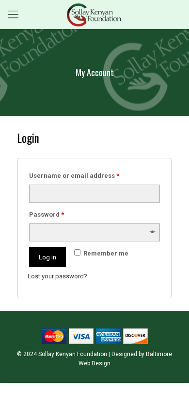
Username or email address (74, 175)
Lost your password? (57, 276)
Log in (47, 257)
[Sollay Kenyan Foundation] (94, 14)
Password (46, 214)
